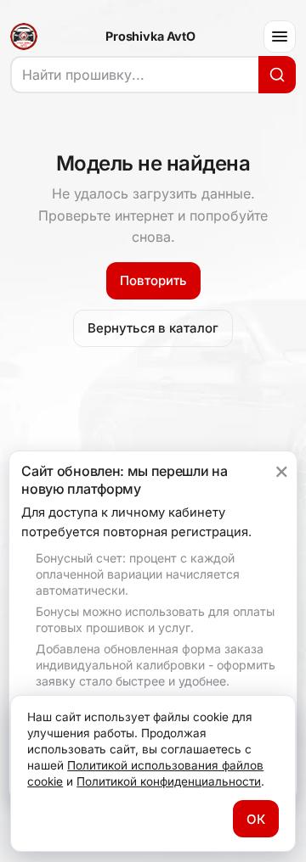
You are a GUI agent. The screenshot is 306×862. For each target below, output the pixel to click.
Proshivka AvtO (150, 36)
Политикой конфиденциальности (168, 781)
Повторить (153, 280)
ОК (255, 819)
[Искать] (277, 74)
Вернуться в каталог (153, 328)
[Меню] (280, 36)
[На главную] (23, 36)
